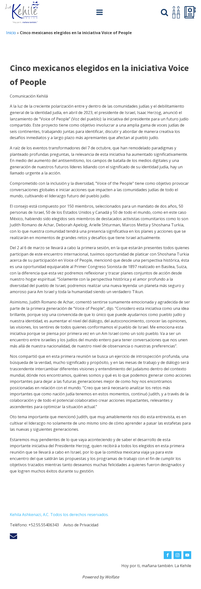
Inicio (11, 32)
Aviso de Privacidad (80, 525)
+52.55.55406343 (43, 525)
